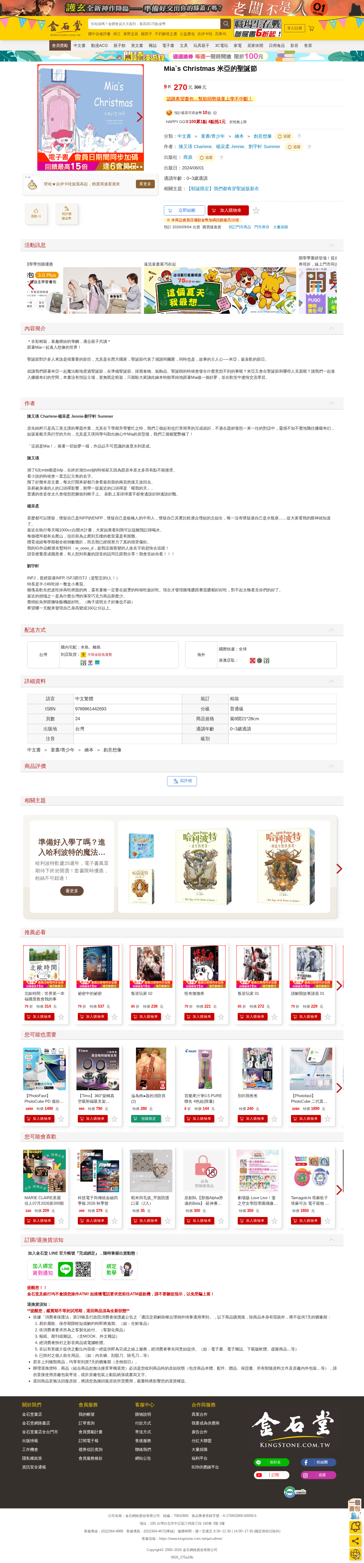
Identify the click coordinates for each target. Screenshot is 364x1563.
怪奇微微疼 (194, 993)
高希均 (220, 34)
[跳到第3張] (130, 167)
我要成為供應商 (206, 1423)
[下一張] (140, 117)
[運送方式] (355, 1554)
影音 (294, 45)
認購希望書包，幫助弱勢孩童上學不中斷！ (210, 98)
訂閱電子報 (89, 1440)
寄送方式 (143, 1432)
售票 (308, 45)
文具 (184, 45)
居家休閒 (255, 45)
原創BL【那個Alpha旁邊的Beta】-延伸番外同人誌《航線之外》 (203, 1203)
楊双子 (146, 34)
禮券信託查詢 (91, 1449)
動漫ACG (99, 45)
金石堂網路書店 (36, 1423)
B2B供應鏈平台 (205, 1467)
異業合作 (200, 1414)
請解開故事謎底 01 (307, 993)
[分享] (355, 1541)
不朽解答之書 (166, 34)
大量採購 (280, 227)
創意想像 (263, 136)
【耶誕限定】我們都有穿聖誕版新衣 (223, 188)
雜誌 (153, 45)
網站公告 (143, 1458)
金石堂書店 (32, 1414)
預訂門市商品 (240, 227)
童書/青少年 (213, 136)
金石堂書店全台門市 (40, 1432)
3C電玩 (221, 45)
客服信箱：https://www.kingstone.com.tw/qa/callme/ (182, 1539)
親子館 (120, 45)
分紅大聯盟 (202, 1440)
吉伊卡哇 (204, 34)
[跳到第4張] (134, 167)
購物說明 (143, 1414)
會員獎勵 (60, 45)
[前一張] (41, 117)
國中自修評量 (99, 34)
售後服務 (143, 1440)
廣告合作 (200, 1432)
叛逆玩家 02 (141, 993)
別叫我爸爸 (248, 1095)
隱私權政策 (32, 1458)
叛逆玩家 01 (248, 993)
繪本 (239, 136)
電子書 (168, 45)
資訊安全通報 (34, 1467)
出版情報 (30, 1440)
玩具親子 (201, 45)
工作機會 (30, 1449)
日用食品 (277, 45)
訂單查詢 (87, 1423)
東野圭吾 (130, 34)
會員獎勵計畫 (91, 1432)
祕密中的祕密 (90, 993)
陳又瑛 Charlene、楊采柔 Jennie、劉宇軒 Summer (229, 146)
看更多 (145, 184)
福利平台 (200, 1458)
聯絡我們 (143, 1449)
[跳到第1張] (123, 167)
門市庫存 (261, 227)
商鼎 (188, 157)
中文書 (80, 45)
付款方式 (143, 1423)
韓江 (117, 34)
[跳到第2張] (126, 167)
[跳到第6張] (141, 167)
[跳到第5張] (137, 167)
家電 (238, 45)
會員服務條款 (91, 1458)
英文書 (137, 45)
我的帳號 (87, 1414)
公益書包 (187, 34)
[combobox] (154, 24)
